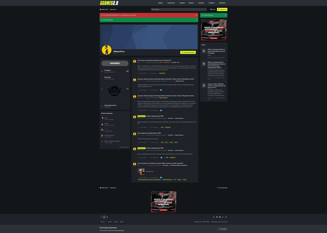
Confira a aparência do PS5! (155, 116)
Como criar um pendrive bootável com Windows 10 (154, 60)
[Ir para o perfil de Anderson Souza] (102, 135)
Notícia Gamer (180, 81)
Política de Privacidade (114, 230)
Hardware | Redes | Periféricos (179, 165)
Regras (122, 230)
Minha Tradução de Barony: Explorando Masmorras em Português (216, 51)
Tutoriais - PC (175, 62)
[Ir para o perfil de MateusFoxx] (134, 61)
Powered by (219, 221)
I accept (223, 229)
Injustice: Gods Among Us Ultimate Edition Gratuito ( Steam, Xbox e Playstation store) (166, 79)
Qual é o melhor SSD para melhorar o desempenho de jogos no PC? (216, 85)
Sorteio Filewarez (108, 20)
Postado (218, 57)
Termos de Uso (104, 230)
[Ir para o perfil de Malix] (102, 130)
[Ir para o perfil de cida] (102, 118)
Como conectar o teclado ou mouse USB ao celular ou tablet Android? (160, 163)
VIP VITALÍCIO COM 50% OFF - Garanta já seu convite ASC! (119, 15)
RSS (122, 221)
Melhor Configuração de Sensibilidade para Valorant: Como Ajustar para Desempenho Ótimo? (217, 64)
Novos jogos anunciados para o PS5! (149, 133)
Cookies (116, 221)
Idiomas (103, 221)
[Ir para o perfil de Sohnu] (102, 124)
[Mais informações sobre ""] (141, 171)
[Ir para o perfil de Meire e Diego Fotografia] (102, 141)
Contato (110, 221)
